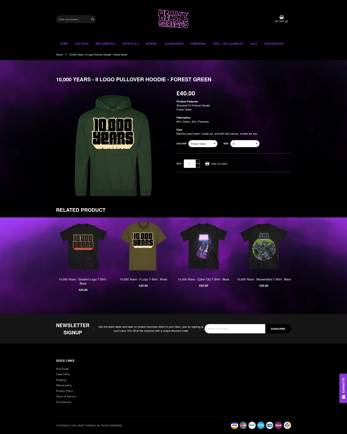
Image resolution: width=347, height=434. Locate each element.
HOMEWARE (198, 43)
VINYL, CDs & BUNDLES (228, 43)
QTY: (179, 163)
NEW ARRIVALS (105, 43)
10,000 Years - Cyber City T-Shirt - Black (203, 279)
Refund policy (64, 385)
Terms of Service (66, 396)
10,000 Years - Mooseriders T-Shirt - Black (264, 279)
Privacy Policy (64, 391)
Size (226, 143)
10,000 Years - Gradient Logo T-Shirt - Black (83, 281)
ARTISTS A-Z (130, 43)
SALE (253, 43)
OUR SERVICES (274, 43)
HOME (64, 43)
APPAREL (151, 43)
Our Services (63, 402)
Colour (181, 143)
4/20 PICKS (82, 43)
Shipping (61, 380)
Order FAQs (63, 374)
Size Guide (62, 369)
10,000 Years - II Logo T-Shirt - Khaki (143, 279)
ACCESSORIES (174, 43)
